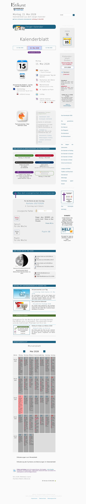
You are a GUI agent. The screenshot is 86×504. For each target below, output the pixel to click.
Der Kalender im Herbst (66, 156)
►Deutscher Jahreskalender (24, 19)
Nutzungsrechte (52, 498)
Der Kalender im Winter (66, 159)
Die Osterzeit (64, 127)
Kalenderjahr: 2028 (44, 116)
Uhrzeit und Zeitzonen (66, 163)
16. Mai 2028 (48, 47)
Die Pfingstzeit (64, 130)
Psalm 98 (46, 232)
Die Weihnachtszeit (65, 136)
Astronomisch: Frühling (45, 135)
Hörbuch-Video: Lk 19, (41, 328)
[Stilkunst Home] (18, 11)
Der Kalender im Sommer (67, 153)
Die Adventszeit (65, 133)
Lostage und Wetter (65, 168)
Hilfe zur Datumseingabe (67, 105)
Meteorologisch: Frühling (45, 137)
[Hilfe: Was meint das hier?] (53, 182)
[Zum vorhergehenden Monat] (24, 352)
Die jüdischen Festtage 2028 (42, 304)
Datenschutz (42, 498)
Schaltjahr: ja (42, 130)
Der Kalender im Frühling (67, 150)
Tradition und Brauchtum (67, 171)
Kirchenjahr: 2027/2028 (45, 119)
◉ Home (15, 19)
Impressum (34, 498)
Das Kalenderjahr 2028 (66, 115)
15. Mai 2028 (34, 48)
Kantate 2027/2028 (35, 203)
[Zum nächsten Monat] (44, 352)
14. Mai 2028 (19, 47)
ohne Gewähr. (50, 469)
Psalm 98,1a (49, 223)
